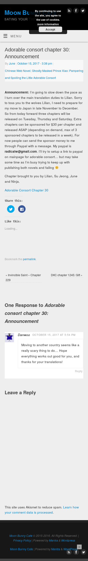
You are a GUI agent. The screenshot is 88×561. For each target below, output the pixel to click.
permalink (29, 259)
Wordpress (68, 540)
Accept (50, 29)
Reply (79, 371)
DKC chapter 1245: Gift (66, 275)
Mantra (53, 540)
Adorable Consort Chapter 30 (26, 190)
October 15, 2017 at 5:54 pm (54, 335)
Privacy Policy (22, 540)
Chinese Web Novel (18, 71)
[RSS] (68, 11)
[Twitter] (82, 11)
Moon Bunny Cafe (20, 536)
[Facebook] (75, 11)
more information (48, 24)
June (12, 63)
